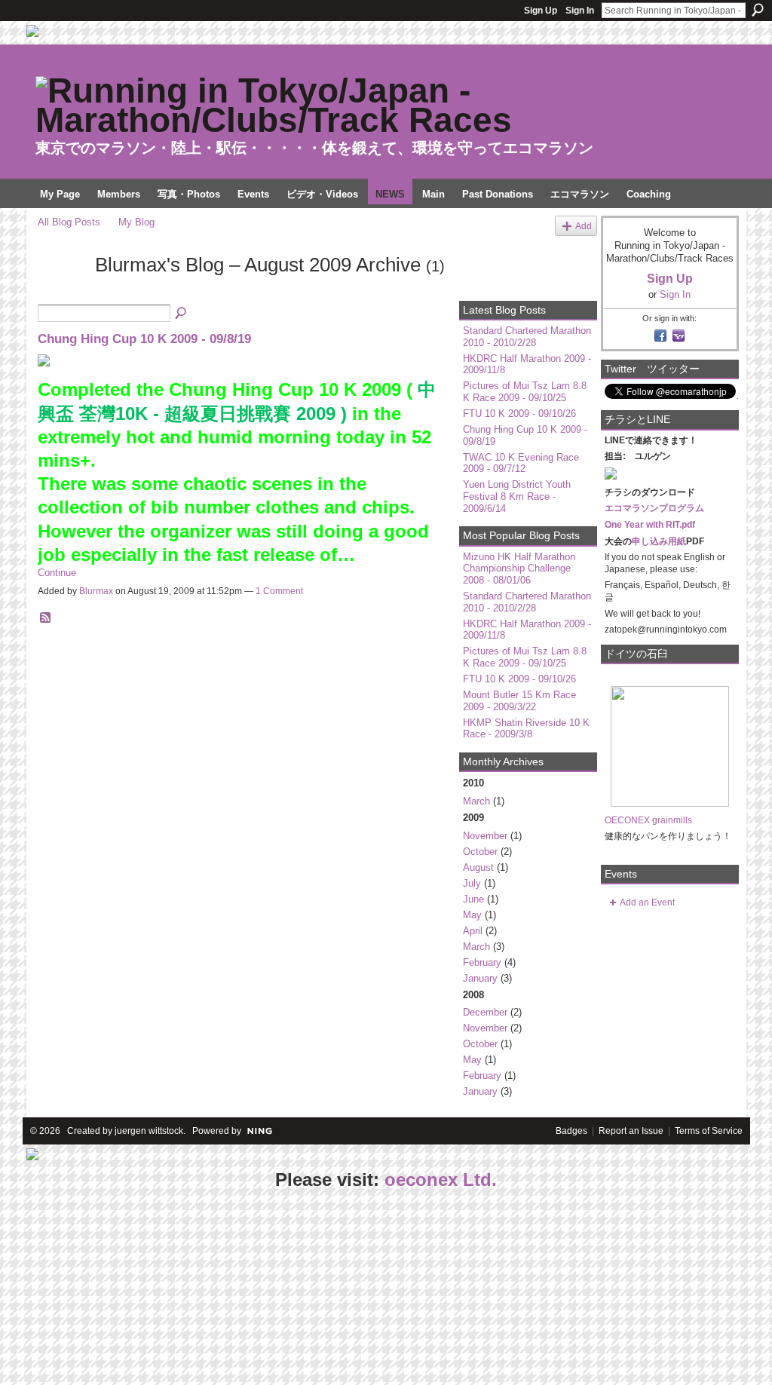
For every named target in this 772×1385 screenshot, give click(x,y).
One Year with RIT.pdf (650, 524)
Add (583, 226)
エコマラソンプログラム (654, 508)
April (472, 930)
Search (758, 10)
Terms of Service (709, 1131)
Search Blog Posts (181, 313)
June (473, 899)
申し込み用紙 (659, 541)
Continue (57, 572)
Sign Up (540, 10)
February (482, 962)
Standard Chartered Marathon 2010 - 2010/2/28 (527, 336)
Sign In (579, 10)
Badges (571, 1131)
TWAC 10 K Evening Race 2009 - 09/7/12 (521, 463)
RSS (46, 618)
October (480, 851)
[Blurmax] (62, 291)
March (476, 801)
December (485, 1012)
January (480, 978)
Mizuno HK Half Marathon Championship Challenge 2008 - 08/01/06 (519, 568)
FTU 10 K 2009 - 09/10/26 (519, 413)
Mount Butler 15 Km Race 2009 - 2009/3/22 (519, 700)
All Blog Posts (69, 222)
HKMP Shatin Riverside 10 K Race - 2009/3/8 (526, 728)
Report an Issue (631, 1131)
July (472, 883)
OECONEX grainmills (648, 820)
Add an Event (647, 902)
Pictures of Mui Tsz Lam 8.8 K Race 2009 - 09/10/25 (525, 391)
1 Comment (279, 591)
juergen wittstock (149, 1131)
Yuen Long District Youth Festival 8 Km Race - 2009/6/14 (517, 496)
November (485, 835)
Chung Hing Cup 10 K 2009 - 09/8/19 (144, 338)
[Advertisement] (113, 1288)
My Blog (136, 222)
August (478, 867)
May (472, 915)
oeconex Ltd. (440, 1179)
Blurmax (96, 591)
